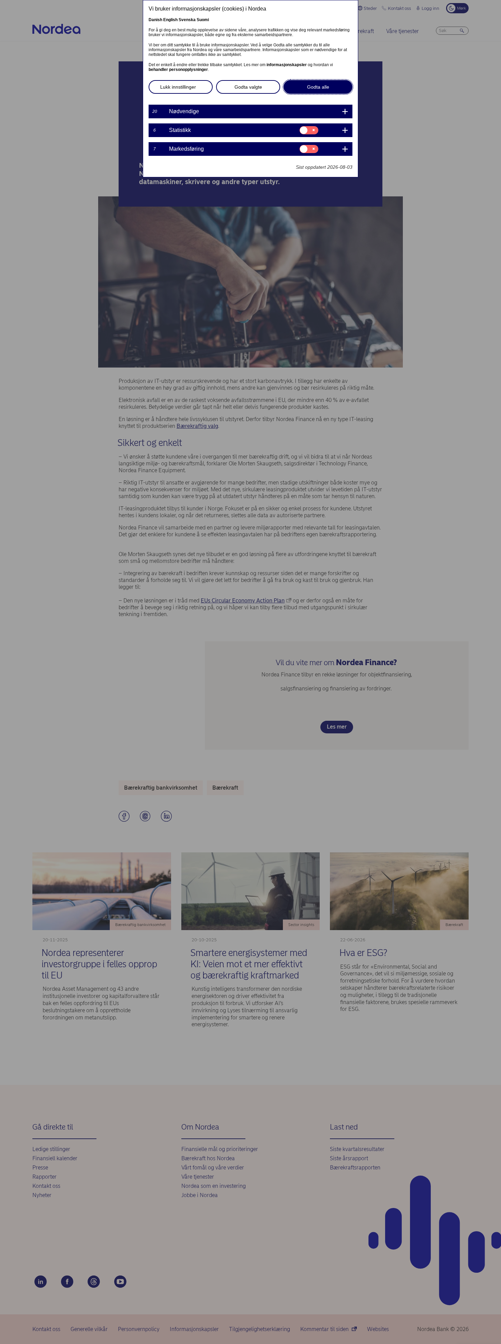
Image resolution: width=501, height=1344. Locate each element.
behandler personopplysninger (178, 69)
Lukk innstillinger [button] (178, 87)
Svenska (187, 19)
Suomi (203, 19)
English (170, 19)
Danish (155, 19)
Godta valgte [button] (248, 87)
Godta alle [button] (318, 87)
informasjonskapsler (287, 64)
